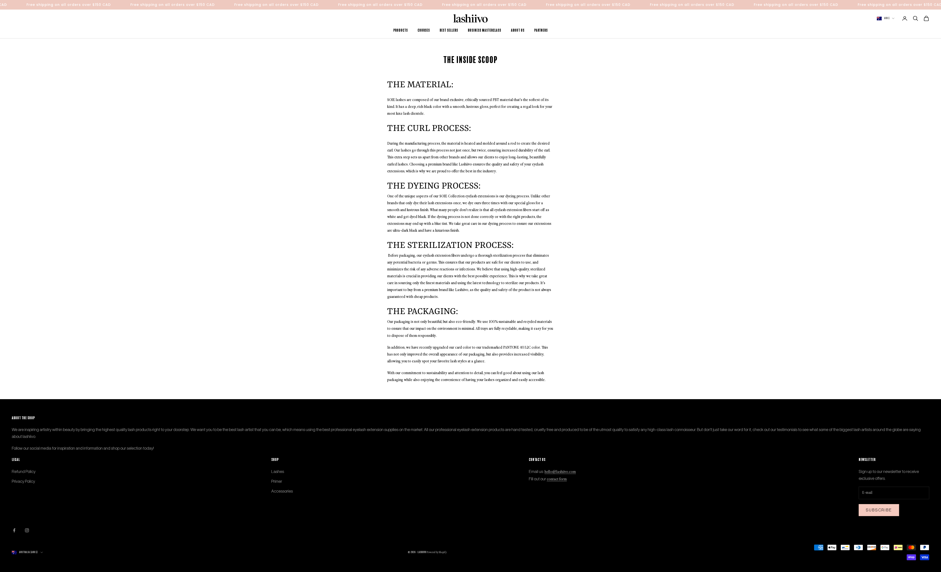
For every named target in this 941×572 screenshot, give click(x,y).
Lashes (277, 471)
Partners (541, 30)
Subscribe (879, 510)
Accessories (282, 491)
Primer (276, 481)
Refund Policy (24, 471)
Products (400, 30)
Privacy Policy (23, 481)
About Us (517, 30)
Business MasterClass (484, 30)
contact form (557, 479)
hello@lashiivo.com (560, 472)
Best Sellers (449, 30)
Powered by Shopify (437, 552)
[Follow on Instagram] (27, 530)
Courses (424, 30)
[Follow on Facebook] (14, 530)
